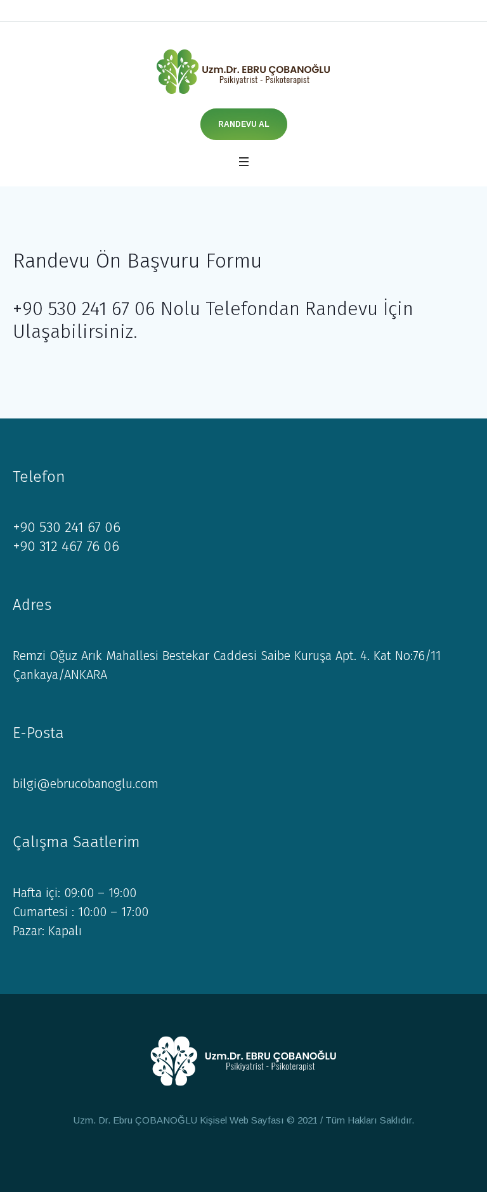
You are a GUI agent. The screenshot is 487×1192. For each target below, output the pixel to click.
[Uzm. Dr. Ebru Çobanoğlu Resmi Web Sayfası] (243, 71)
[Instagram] (254, 1157)
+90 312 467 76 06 (66, 546)
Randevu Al (243, 124)
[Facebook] (231, 1157)
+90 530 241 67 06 (66, 527)
